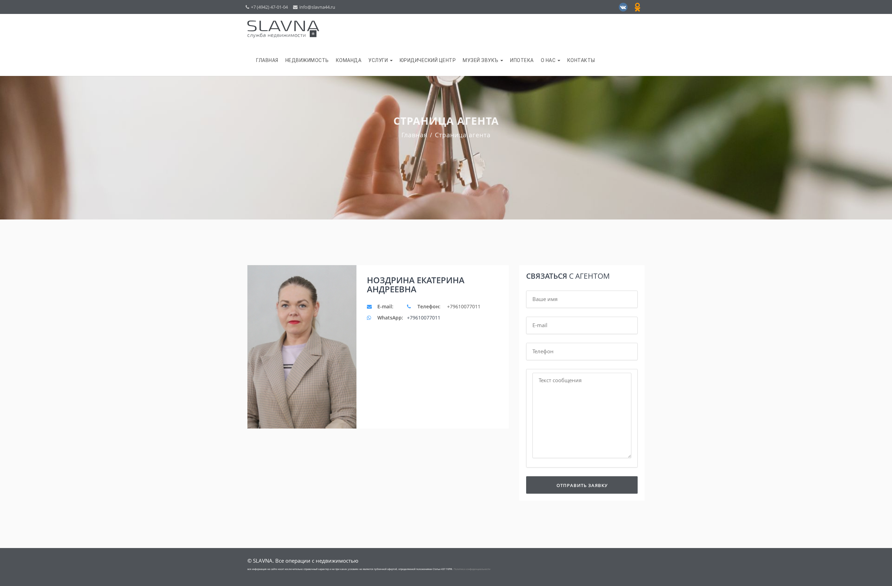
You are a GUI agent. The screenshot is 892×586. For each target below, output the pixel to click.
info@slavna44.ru (317, 7)
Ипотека (522, 60)
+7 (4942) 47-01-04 (269, 7)
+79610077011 (423, 317)
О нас (549, 60)
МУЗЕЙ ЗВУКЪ (481, 60)
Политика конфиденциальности (472, 569)
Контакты (581, 60)
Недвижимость (307, 60)
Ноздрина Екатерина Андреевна (415, 285)
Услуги (378, 60)
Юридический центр (428, 60)
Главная (267, 60)
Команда (349, 60)
